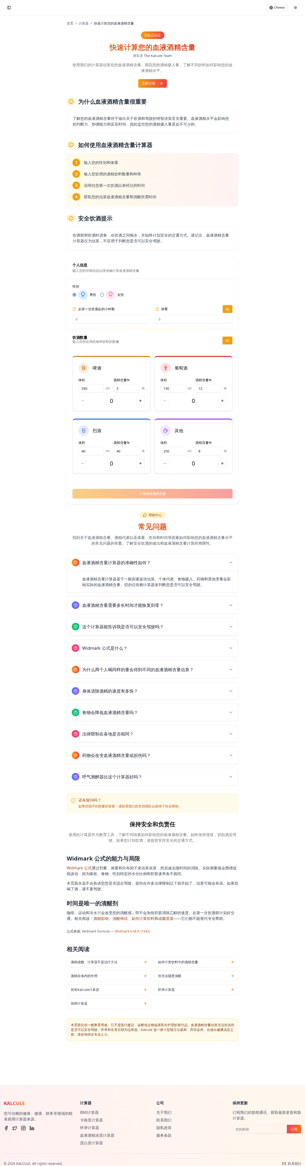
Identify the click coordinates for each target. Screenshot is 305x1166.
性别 (75, 286)
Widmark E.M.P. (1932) (132, 931)
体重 (164, 309)
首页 (70, 23)
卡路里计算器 (91, 1120)
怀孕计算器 (89, 1127)
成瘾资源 (165, 918)
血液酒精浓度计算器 (97, 1135)
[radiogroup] (152, 294)
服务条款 (164, 1135)
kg (227, 309)
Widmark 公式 (79, 868)
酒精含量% (121, 380)
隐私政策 (164, 1127)
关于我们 (164, 1112)
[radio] (74, 295)
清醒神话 (120, 918)
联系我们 (164, 1120)
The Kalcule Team (158, 55)
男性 (93, 294)
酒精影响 (101, 918)
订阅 (294, 1129)
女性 (120, 294)
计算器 (84, 23)
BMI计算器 (89, 1112)
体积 (81, 380)
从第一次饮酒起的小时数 (96, 309)
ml (227, 340)
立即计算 (148, 83)
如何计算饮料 (143, 918)
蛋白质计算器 (91, 1143)
